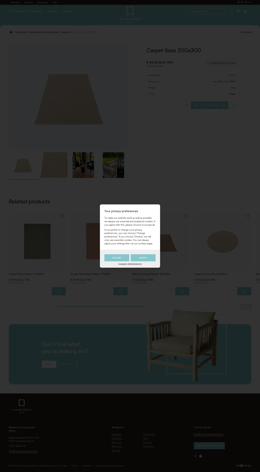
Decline (117, 258)
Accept (143, 258)
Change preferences (130, 264)
